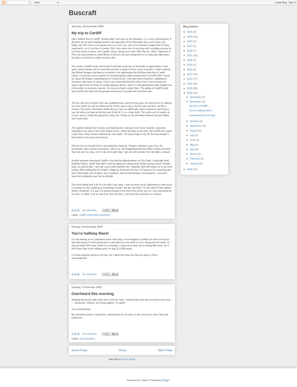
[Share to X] (110, 210)
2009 (190, 93)
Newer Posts (79, 350)
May (192, 144)
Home (122, 350)
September (196, 125)
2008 (190, 169)
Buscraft (82, 13)
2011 (190, 83)
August (194, 130)
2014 (190, 69)
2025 (190, 36)
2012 (190, 78)
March (193, 154)
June (193, 139)
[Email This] (104, 210)
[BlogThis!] (107, 210)
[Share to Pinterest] (117, 210)
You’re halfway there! (90, 233)
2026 (190, 31)
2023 (190, 46)
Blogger (165, 380)
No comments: (90, 210)
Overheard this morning (93, 294)
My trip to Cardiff (86, 33)
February (195, 158)
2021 (190, 55)
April (192, 149)
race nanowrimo (87, 338)
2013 (190, 74)
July (192, 135)
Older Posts (165, 350)
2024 (190, 41)
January (194, 163)
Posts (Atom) (128, 359)
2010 (190, 88)
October (194, 121)
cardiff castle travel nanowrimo (94, 215)
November (196, 101)
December (196, 97)
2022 (190, 50)
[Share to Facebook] (113, 210)
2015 (190, 64)
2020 (190, 60)
